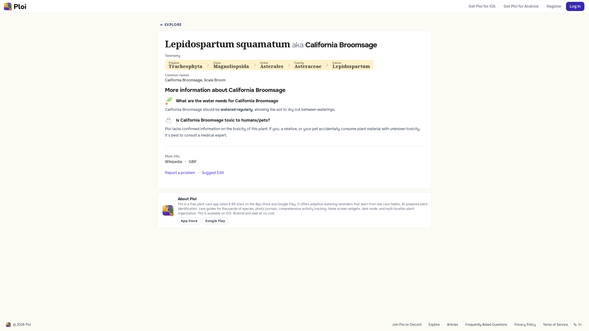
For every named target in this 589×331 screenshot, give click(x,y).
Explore (434, 324)
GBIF (193, 161)
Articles (452, 324)
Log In (575, 6)
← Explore (171, 24)
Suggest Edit (213, 172)
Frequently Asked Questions (486, 324)
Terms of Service (555, 324)
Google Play (215, 221)
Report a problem (180, 172)
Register (554, 6)
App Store (189, 221)
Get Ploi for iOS (482, 6)
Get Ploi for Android (521, 6)
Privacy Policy (525, 324)
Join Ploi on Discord (406, 324)
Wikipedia (173, 161)
